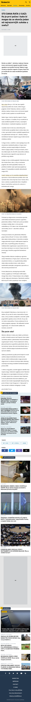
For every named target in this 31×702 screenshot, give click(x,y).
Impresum (15, 681)
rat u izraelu (15, 443)
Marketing (15, 678)
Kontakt (15, 684)
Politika (3, 10)
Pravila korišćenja (15, 696)
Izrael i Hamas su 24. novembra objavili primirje (15, 175)
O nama (15, 687)
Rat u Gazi (4, 104)
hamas (24, 443)
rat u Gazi (5, 443)
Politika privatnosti (15, 693)
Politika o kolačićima (15, 690)
